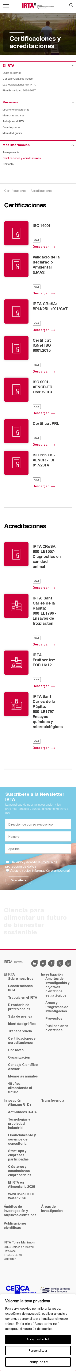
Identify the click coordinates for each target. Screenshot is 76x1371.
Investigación (52, 974)
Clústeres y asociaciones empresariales (19, 1171)
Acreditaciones (41, 191)
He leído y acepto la (31, 864)
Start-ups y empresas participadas (18, 1155)
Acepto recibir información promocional (40, 870)
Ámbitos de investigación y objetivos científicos (20, 1211)
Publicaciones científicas (56, 1028)
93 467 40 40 (14, 1254)
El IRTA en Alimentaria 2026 (21, 1184)
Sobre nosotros (20, 978)
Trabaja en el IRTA (13, 121)
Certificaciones (15, 191)
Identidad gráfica (13, 133)
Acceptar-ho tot (38, 1339)
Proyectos (53, 1018)
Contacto (8, 164)
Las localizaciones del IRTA (19, 84)
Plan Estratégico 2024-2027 (19, 90)
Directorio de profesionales (19, 1007)
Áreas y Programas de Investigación (56, 1007)
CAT (36, 240)
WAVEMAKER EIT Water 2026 (21, 1196)
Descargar (41, 247)
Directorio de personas (16, 109)
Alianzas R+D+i (20, 1105)
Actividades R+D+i (22, 1112)
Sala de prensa (11, 127)
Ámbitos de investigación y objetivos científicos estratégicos (57, 987)
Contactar (9, 1258)
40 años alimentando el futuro (20, 1088)
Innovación (12, 1100)
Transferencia (52, 1100)
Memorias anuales (13, 115)
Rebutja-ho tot (38, 1362)
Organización (19, 1057)
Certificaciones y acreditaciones (22, 158)
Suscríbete (18, 880)
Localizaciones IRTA (20, 988)
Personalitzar (38, 1350)
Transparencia (11, 152)
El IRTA (9, 974)
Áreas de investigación (52, 1209)
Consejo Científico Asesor (18, 78)
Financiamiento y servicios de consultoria (21, 1139)
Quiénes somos (12, 72)
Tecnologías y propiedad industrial (19, 1124)
